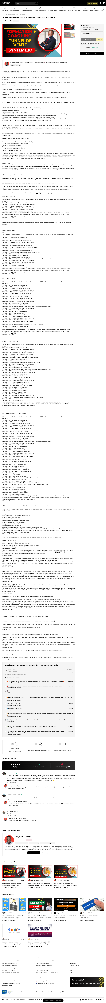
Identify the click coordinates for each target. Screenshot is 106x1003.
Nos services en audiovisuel (9, 965)
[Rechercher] (36, 3)
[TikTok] (103, 999)
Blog (71, 970)
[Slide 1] (69, 35)
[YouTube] (98, 999)
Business (22, 14)
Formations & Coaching (12, 14)
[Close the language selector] (62, 1000)
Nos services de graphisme (9, 963)
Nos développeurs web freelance (44, 968)
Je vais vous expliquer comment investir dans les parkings (12, 916)
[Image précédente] (4, 872)
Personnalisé (87, 33)
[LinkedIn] (96, 999)
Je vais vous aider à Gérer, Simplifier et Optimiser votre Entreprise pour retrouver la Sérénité (39, 944)
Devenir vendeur (74, 965)
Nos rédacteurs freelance (42, 970)
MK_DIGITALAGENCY (23, 62)
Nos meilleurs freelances (42, 975)
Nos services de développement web (12, 968)
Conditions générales (21, 999)
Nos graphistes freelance (42, 963)
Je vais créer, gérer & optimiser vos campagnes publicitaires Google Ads (40, 884)
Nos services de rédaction (9, 970)
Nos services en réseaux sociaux (10, 972)
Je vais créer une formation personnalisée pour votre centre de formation (39, 917)
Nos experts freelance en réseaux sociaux (47, 972)
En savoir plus (45, 852)
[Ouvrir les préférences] (100, 3)
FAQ (71, 972)
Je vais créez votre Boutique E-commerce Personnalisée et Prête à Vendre (65, 885)
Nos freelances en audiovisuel (44, 965)
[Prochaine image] (24, 872)
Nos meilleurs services (8, 975)
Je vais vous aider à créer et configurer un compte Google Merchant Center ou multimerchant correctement (14, 945)
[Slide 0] (69, 27)
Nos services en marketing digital (11, 961)
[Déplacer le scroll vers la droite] (103, 9)
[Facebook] (101, 999)
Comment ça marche (75, 961)
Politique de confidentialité (35, 999)
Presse (71, 968)
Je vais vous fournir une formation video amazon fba (65, 916)
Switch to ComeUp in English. (52, 1000)
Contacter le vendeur (91, 53)
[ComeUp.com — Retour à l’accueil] (6, 3)
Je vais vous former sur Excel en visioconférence (90, 916)
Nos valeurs (73, 963)
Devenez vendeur (92, 3)
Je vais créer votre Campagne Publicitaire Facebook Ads (11, 884)
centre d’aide (74, 984)
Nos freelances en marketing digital (45, 961)
